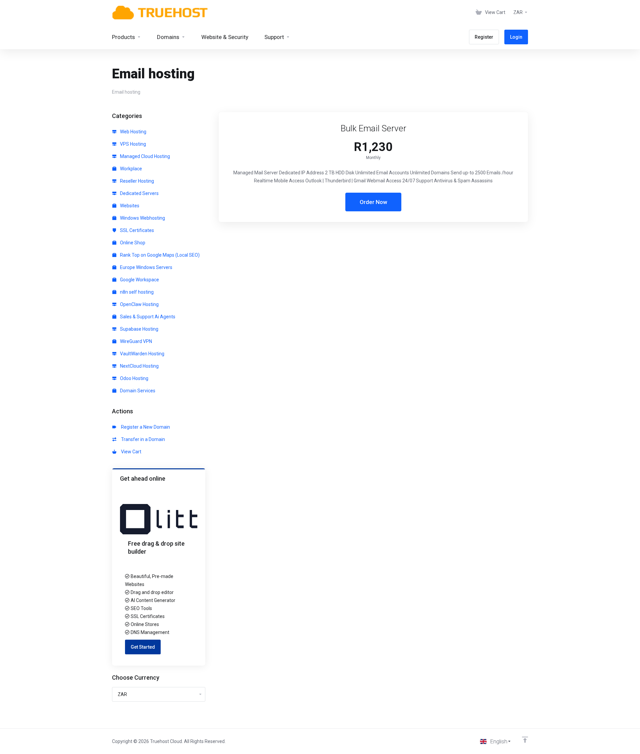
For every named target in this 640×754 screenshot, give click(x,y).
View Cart (130, 451)
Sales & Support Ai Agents (147, 316)
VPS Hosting (132, 144)
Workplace (130, 168)
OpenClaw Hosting (139, 304)
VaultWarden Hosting (141, 353)
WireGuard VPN (135, 341)
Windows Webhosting (142, 218)
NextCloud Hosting (139, 366)
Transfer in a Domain (142, 439)
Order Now (373, 202)
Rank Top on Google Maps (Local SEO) (159, 255)
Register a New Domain (144, 427)
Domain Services (137, 390)
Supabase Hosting (138, 329)
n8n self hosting (136, 292)
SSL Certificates (136, 230)
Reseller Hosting (136, 181)
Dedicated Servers (139, 193)
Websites (129, 205)
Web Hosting (132, 131)
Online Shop (132, 242)
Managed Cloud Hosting (144, 156)
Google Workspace (139, 279)
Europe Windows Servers (145, 267)
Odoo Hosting (133, 378)
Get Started (143, 647)
